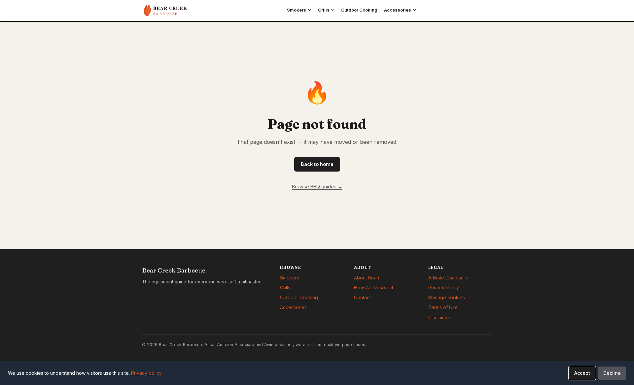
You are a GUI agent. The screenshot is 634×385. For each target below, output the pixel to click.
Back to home (317, 164)
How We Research (374, 287)
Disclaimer (439, 317)
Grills (285, 287)
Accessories (293, 307)
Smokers (289, 277)
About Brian (366, 277)
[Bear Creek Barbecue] (176, 10)
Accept (582, 373)
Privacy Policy (443, 287)
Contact (362, 297)
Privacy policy (146, 373)
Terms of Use (443, 307)
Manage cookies (446, 297)
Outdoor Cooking (299, 297)
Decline (612, 373)
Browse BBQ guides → (317, 186)
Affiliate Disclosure (448, 277)
